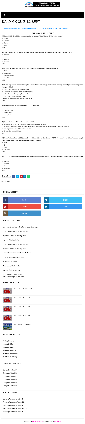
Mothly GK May (8, 344)
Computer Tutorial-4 (10, 379)
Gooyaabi (57, 421)
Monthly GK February (10, 354)
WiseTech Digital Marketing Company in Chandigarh (21, 227)
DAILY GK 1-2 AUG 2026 (22, 298)
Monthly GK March (9, 350)
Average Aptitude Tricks (11, 266)
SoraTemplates (37, 421)
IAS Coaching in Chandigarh (12, 274)
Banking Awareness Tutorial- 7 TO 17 (16, 412)
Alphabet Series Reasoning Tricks (14, 236)
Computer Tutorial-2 (10, 373)
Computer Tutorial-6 (10, 386)
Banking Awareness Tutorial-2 (13, 402)
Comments (64, 28)
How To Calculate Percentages (13, 257)
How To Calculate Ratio (11, 240)
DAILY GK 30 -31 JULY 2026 (23, 289)
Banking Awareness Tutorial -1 (13, 399)
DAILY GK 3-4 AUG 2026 (22, 306)
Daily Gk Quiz (53, 28)
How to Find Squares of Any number (15, 231)
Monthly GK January (10, 357)
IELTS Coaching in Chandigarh (13, 277)
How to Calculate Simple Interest (14, 253)
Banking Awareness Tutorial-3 (13, 405)
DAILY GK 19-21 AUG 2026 (23, 324)
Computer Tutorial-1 (10, 370)
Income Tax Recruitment (11, 270)
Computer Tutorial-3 (10, 376)
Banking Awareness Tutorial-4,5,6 (15, 408)
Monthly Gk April (8, 347)
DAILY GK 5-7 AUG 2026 (22, 315)
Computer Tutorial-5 (10, 383)
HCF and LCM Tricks (10, 261)
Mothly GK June (8, 341)
